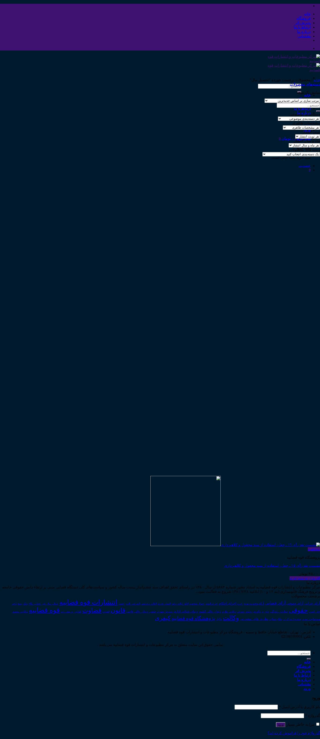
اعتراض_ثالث (133, 603)
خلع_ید (265, 611)
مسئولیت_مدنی (311, 619)
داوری (257, 611)
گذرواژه (312, 715)
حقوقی (298, 610)
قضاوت (91, 610)
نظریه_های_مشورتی (254, 619)
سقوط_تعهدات (164, 611)
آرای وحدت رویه (254, 603)
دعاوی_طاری (229, 611)
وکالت (231, 617)
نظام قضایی (275, 619)
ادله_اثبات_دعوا (179, 603)
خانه (307, 14)
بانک (25, 603)
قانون (118, 610)
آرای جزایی (312, 603)
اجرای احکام (227, 603)
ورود (280, 724)
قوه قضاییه (44, 610)
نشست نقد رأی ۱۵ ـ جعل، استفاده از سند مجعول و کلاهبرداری (272, 566)
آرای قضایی (275, 603)
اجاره (240, 603)
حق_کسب (314, 611)
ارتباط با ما (302, 27)
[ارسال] (318, 111)
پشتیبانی (304, 36)
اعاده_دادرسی (148, 603)
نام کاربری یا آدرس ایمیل (299, 707)
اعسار (121, 603)
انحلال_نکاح (35, 603)
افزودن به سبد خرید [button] (305, 578)
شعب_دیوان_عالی (145, 611)
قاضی (129, 611)
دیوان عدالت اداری (186, 611)
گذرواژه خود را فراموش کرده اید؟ (294, 733)
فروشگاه (304, 18)
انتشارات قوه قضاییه (88, 602)
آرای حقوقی (295, 603)
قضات (106, 611)
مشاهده (314, 549)
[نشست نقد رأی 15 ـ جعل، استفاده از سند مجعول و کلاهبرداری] (235, 545)
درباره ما (304, 32)
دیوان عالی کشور (210, 611)
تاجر (14, 603)
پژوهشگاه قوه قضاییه (193, 618)
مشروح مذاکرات (292, 619)
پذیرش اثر (303, 23)
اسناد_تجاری (164, 603)
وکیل (219, 619)
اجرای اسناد (211, 603)
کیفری (163, 618)
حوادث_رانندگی (279, 611)
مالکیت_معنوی (20, 611)
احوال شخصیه (197, 603)
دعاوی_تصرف (244, 611)
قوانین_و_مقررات (71, 611)
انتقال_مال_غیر (50, 603)
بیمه (20, 603)
